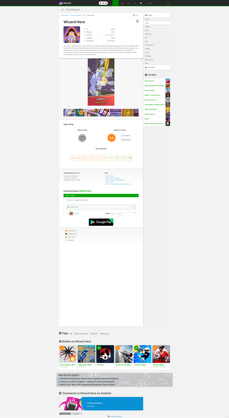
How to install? (110, 176)
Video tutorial (109, 182)
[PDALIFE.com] (64, 3)
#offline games (104, 333)
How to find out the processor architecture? (118, 184)
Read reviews (126, 140)
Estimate (127, 135)
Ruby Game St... (110, 35)
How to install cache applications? (115, 180)
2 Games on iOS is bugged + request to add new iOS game (86, 382)
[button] (141, 60)
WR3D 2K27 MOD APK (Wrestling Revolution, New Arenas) (86, 385)
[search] (111, 9)
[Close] (227, 416)
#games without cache (81, 333)
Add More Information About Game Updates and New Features (88, 378)
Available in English (115, 416)
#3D (71, 333)
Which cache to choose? (112, 178)
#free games (94, 333)
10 (130, 158)
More (168, 375)
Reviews (76, 414)
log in (92, 406)
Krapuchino (76, 213)
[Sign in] (168, 3)
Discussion (65, 414)
